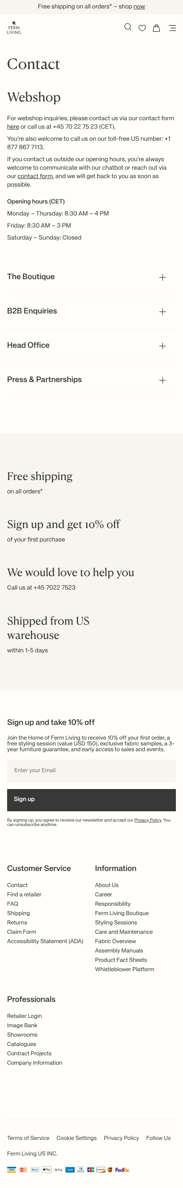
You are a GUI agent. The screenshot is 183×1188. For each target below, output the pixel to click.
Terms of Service (28, 1138)
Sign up (24, 800)
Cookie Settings (76, 1138)
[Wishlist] (142, 28)
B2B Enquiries (32, 312)
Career (103, 895)
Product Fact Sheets (121, 960)
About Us (107, 885)
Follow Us (158, 1138)
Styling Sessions (116, 923)
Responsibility (113, 904)
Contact (17, 885)
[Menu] (170, 28)
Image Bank (22, 1026)
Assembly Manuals (119, 951)
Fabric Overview (115, 941)
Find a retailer (24, 895)
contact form (34, 177)
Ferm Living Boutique (122, 913)
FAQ (12, 904)
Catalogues (21, 1044)
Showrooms (22, 1035)
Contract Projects (29, 1054)
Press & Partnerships (44, 380)
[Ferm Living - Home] (14, 27)
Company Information (34, 1063)
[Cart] (156, 28)
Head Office (28, 346)
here (13, 127)
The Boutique (31, 277)
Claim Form (21, 932)
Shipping (18, 913)
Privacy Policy (148, 820)
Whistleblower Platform (124, 969)
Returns (17, 923)
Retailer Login (24, 1016)
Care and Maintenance (124, 932)
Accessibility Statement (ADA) (45, 941)
